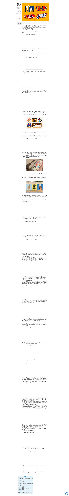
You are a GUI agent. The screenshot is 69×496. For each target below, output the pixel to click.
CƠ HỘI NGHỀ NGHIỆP (18, 19)
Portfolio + (19, 8)
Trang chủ (19, 4)
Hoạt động (19, 10)
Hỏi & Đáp (19, 15)
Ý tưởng (19, 11)
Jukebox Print (26, 473)
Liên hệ (20, 17)
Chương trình (18, 7)
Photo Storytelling (18, 13)
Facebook (20, 16)
